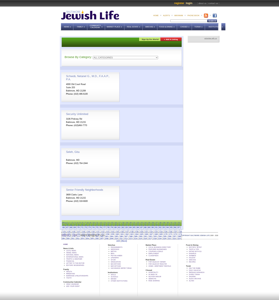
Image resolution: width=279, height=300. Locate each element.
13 (104, 223)
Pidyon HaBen (116, 255)
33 (179, 223)
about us (202, 3)
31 (171, 223)
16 (116, 223)
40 (86, 225)
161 (122, 234)
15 (112, 223)
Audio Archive (195, 279)
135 (117, 232)
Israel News (71, 253)
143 (156, 232)
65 (179, 225)
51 (127, 225)
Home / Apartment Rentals (160, 266)
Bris (112, 253)
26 (153, 223)
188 (131, 236)
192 (150, 236)
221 (169, 239)
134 (112, 232)
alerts (166, 15)
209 (111, 239)
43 (97, 225)
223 (179, 239)
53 (134, 225)
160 (117, 234)
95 (171, 227)
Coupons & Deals (156, 251)
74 (93, 227)
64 (175, 225)
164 (136, 234)
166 (146, 234)
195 (164, 236)
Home (65, 244)
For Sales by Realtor (158, 264)
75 (97, 227)
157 (102, 234)
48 (115, 225)
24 (145, 223)
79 (112, 227)
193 (155, 236)
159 (112, 234)
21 (134, 223)
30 (168, 223)
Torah (199, 25)
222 (174, 239)
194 (160, 236)
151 (73, 234)
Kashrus (192, 253)
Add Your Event (73, 286)
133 (107, 232)
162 (127, 234)
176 (73, 236)
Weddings (115, 249)
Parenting (70, 274)
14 (108, 223)
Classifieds (153, 255)
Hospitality (153, 272)
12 (101, 223)
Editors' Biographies (75, 265)
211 (121, 239)
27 (156, 223)
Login (189, 3)
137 (127, 232)
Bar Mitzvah (116, 266)
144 (161, 232)
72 (86, 227)
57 (149, 225)
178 (83, 236)
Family (82, 25)
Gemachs (152, 279)
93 (164, 227)
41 (89, 225)
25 (149, 223)
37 (75, 225)
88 (145, 227)
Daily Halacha (195, 270)
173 (180, 234)
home (156, 15)
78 (108, 227)
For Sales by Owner (157, 262)
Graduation (116, 262)
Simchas (151, 25)
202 (77, 239)
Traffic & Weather (74, 259)
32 (175, 223)
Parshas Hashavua (196, 272)
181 (97, 236)
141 (146, 232)
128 (83, 232)
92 (160, 227)
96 (175, 227)
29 (164, 223)
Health (69, 271)
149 (64, 234)
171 (170, 234)
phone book (193, 15)
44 (101, 225)
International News (74, 257)
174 (64, 236)
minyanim (178, 15)
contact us (213, 3)
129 (88, 232)
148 (180, 232)
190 (140, 236)
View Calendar (72, 284)
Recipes (192, 262)
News (68, 25)
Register (179, 3)
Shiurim (192, 276)
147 (175, 232)
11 (97, 223)
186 (121, 236)
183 (106, 236)
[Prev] (65, 223)
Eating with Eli (195, 251)
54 (138, 225)
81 (119, 227)
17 (119, 223)
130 (93, 232)
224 (118, 241)
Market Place (115, 25)
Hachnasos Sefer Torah (121, 268)
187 (126, 236)
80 (115, 227)
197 (174, 236)
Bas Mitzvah (116, 264)
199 (63, 239)
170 (165, 234)
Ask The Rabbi (194, 268)
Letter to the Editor (75, 263)
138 (132, 232)
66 (63, 227)
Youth (69, 278)
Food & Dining (167, 25)
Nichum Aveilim (155, 276)
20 (130, 223)
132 (102, 232)
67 (67, 227)
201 (72, 239)
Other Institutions (119, 281)
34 (63, 225)
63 (171, 225)
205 (92, 239)
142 (151, 232)
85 (134, 227)
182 (101, 236)
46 (108, 225)
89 (149, 227)
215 (140, 239)
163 (132, 234)
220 (164, 239)
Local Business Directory (160, 247)
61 (164, 225)
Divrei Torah (194, 274)
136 (122, 232)
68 (71, 227)
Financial (70, 261)
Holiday (192, 258)
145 (165, 232)
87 (141, 227)
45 (104, 225)
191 (145, 236)
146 (170, 232)
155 (93, 234)
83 (127, 227)
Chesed (186, 25)
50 (123, 225)
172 (175, 234)
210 (116, 239)
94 (167, 227)
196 (169, 236)
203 (82, 239)
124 (64, 232)
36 (71, 225)
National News (72, 255)
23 (142, 223)
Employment (154, 253)
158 (107, 234)
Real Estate (133, 25)
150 (69, 234)
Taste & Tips (194, 249)
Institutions (214, 25)
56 (145, 225)
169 (161, 234)
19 (127, 223)
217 (150, 239)
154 (88, 234)
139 (136, 232)
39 (82, 225)
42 (93, 225)
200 (68, 239)
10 (94, 223)
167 (151, 234)
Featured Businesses (158, 249)
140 (141, 232)
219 (159, 239)
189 (135, 236)
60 (160, 225)
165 (141, 234)
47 (112, 225)
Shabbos (192, 255)
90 (153, 227)
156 (98, 234)
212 (126, 239)
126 (73, 232)
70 (78, 227)
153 (83, 234)
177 (78, 236)
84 (130, 227)
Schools (114, 277)
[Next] (124, 241)
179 (88, 236)
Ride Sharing (154, 281)
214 (135, 239)
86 (138, 227)
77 (104, 227)
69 (75, 227)
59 (156, 225)
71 (82, 227)
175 (69, 236)
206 (97, 239)
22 (138, 223)
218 (155, 239)
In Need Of (153, 274)
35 (67, 225)
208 (106, 239)
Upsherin (115, 258)
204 (87, 239)
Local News (71, 250)
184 (111, 236)
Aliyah (191, 281)
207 (101, 239)
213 (130, 239)
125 (69, 232)
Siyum (113, 260)
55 (141, 225)
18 (123, 223)
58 (153, 225)
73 (89, 227)
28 (160, 223)
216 (145, 239)
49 (119, 225)
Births (113, 251)
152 (78, 234)
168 (156, 234)
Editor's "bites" (195, 247)
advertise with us (210, 38)
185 (116, 236)
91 (156, 227)
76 (101, 227)
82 (123, 227)
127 (78, 232)
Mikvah (113, 279)
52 (130, 225)
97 (179, 227)
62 (167, 225)
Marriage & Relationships (77, 276)
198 (179, 236)
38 (78, 225)
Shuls (113, 274)
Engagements (116, 247)
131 (98, 232)
